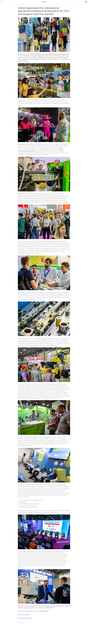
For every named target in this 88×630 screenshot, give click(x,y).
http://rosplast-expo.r (24, 618)
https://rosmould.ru (24, 614)
